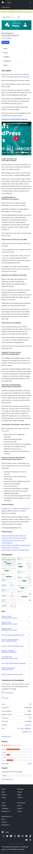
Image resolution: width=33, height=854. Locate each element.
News (3, 792)
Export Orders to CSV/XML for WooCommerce (15, 550)
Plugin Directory (6, 7)
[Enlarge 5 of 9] (13, 601)
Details (5, 48)
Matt (4, 819)
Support (5, 65)
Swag (19, 811)
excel (22, 728)
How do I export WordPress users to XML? (9, 629)
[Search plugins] (18, 17)
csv (19, 728)
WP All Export (25, 77)
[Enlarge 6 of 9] (29, 559)
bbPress (5, 822)
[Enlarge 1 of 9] (13, 559)
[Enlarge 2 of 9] (13, 570)
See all (29, 763)
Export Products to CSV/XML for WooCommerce (16, 545)
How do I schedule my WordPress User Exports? (9, 651)
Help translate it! (28, 11)
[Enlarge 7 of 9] (29, 573)
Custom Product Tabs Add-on (10, 547)
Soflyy (7, 698)
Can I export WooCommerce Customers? (14, 663)
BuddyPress (6, 825)
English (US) (28, 725)
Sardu (7, 832)
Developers (5, 808)
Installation (6, 57)
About (3, 789)
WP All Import (8, 38)
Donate (20, 808)
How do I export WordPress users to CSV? (9, 616)
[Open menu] (30, 2)
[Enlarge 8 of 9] (29, 587)
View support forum (7, 779)
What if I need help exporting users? (12, 674)
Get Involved (21, 803)
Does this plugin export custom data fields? (8, 668)
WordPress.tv (6, 811)
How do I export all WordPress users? (13, 635)
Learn (3, 803)
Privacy (4, 797)
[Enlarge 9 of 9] (29, 600)
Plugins (19, 795)
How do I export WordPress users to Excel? (9, 623)
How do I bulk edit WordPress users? (13, 646)
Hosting (4, 795)
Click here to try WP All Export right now (14, 119)
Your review (5, 763)
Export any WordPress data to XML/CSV (14, 535)
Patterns (19, 797)
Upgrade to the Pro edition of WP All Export (15, 508)
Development (7, 61)
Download (5, 42)
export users (28, 728)
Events (19, 805)
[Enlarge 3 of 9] (13, 580)
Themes (19, 792)
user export (25, 731)
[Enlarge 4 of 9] (13, 591)
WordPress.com (7, 816)
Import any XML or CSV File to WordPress (14, 538)
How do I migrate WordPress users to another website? (10, 640)
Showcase (20, 789)
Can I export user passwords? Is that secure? (10, 657)
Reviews (5, 52)
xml (30, 731)
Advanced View (6, 736)
